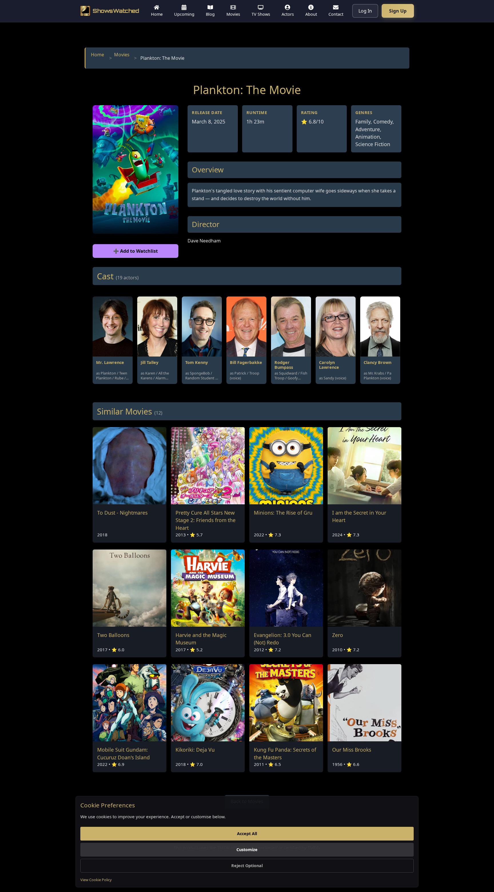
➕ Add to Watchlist (135, 251)
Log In (365, 11)
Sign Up (398, 11)
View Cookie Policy (96, 879)
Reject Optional (247, 865)
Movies (122, 54)
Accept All (247, 833)
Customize (247, 849)
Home (97, 54)
